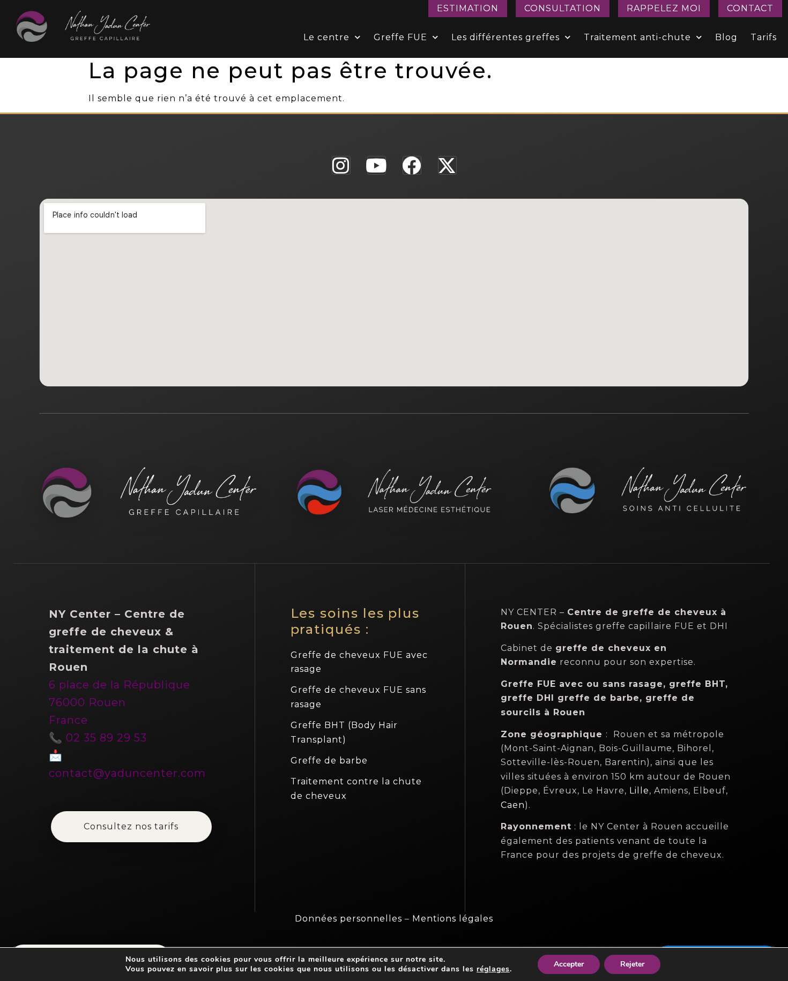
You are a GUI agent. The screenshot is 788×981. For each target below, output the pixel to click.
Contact (750, 8)
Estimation (468, 8)
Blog (726, 37)
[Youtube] (376, 165)
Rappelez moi (664, 8)
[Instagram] (341, 165)
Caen (513, 805)
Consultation (562, 8)
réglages (493, 969)
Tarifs (763, 37)
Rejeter (632, 964)
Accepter (569, 964)
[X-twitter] (447, 165)
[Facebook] (412, 165)
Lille (639, 790)
